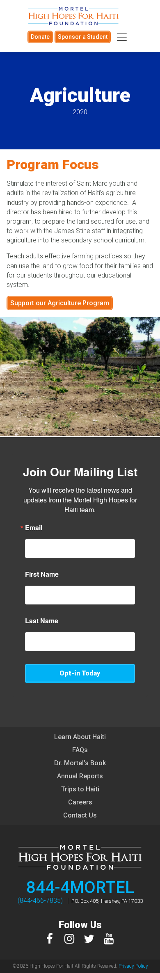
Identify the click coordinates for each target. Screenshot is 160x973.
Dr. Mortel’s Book (80, 763)
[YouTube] (109, 939)
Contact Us (80, 815)
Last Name (41, 621)
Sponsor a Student (82, 36)
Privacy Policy (133, 966)
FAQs (80, 750)
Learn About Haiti (80, 737)
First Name (42, 574)
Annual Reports (80, 776)
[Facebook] (49, 939)
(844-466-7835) (40, 900)
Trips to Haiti (80, 789)
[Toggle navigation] (122, 37)
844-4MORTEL (80, 887)
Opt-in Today (79, 673)
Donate (40, 36)
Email (33, 527)
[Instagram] (69, 939)
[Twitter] (89, 939)
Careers (80, 802)
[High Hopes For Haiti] (73, 16)
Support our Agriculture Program (59, 303)
